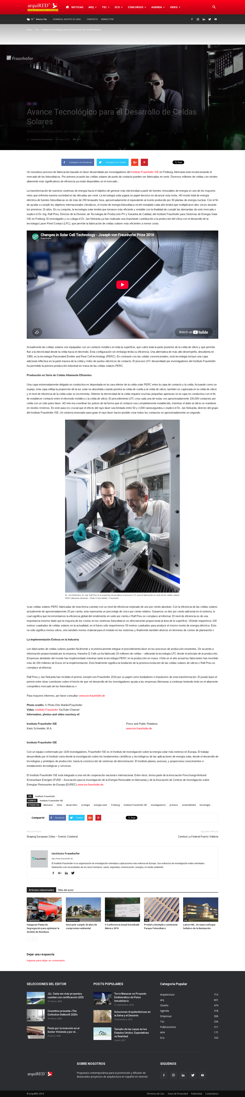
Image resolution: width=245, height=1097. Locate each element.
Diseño (164, 1005)
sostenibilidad (189, 804)
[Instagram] (198, 19)
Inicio (29, 29)
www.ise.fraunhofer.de (92, 695)
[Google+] (61, 873)
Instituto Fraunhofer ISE (145, 171)
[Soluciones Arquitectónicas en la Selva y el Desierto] (102, 1016)
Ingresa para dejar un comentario (46, 960)
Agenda (156, 7)
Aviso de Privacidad (178, 1093)
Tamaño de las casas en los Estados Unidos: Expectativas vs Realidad (131, 1033)
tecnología (205, 804)
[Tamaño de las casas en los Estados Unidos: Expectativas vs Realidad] (102, 1033)
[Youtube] (215, 19)
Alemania (48, 804)
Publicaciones (168, 1027)
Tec (37, 29)
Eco (29, 103)
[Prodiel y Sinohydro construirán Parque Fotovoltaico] (161, 909)
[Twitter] (209, 19)
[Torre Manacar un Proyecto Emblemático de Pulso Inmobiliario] (102, 998)
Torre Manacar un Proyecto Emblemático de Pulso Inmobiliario (130, 997)
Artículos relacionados (41, 890)
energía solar (100, 804)
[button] (214, 7)
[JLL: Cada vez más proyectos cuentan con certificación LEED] (36, 998)
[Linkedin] (203, 19)
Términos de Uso (155, 1093)
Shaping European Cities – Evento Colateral (52, 836)
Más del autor (66, 890)
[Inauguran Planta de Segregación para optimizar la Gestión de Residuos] (44, 909)
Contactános (211, 1093)
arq (91, 7)
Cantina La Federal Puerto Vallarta (198, 836)
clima (59, 804)
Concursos (135, 7)
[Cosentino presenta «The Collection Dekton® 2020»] (36, 1015)
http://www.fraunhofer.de (62, 858)
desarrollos (71, 804)
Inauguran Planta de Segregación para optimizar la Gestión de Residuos (43, 928)
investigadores (158, 804)
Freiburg (115, 804)
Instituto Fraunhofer (42, 139)
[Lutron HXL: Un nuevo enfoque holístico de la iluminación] (200, 909)
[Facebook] (192, 19)
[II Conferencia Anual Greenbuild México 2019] (122, 909)
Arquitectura (33, 920)
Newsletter (107, 19)
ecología (85, 804)
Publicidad (196, 1093)
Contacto (92, 19)
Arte (162, 1032)
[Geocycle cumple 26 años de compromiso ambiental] (83, 909)
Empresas (166, 1016)
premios (174, 804)
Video (174, 7)
